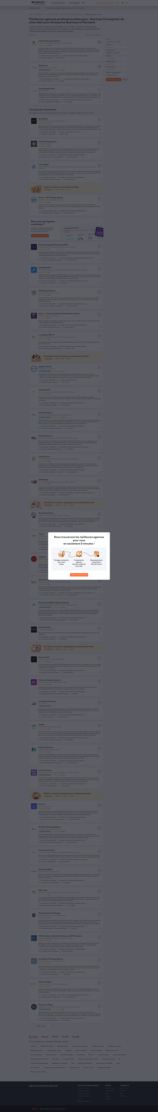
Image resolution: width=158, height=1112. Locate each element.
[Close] (108, 534)
